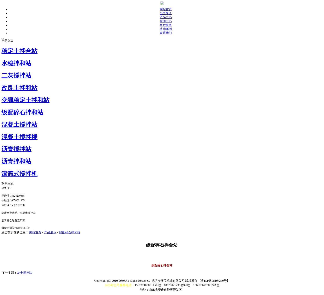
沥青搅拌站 (17, 149)
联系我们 (166, 32)
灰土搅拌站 (24, 272)
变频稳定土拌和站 (26, 100)
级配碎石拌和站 (23, 112)
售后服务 (166, 25)
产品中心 (166, 17)
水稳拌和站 (17, 63)
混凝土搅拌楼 (20, 136)
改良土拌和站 (20, 87)
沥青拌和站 (17, 161)
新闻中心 (166, 21)
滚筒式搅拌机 (20, 173)
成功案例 (166, 29)
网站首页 (166, 9)
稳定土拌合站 (20, 50)
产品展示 (50, 232)
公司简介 (166, 13)
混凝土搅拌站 (20, 124)
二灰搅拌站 (17, 75)
